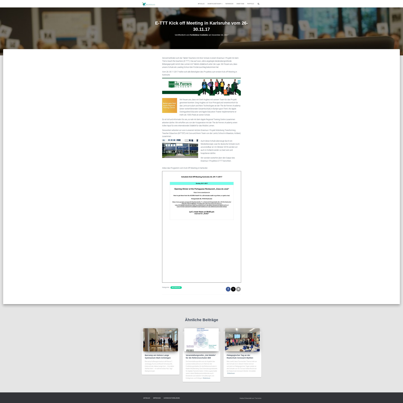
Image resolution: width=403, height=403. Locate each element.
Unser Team (240, 4)
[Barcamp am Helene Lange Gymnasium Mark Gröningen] (160, 340)
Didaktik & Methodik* (214, 4)
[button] (221, 4)
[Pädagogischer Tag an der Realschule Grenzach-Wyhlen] (242, 340)
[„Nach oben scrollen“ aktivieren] (399, 398)
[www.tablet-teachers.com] (148, 3)
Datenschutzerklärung (172, 398)
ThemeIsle (257, 398)
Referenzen (229, 4)
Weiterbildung (176, 287)
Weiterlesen (206, 378)
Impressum (157, 398)
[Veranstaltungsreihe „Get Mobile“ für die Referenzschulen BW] (201, 340)
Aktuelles (201, 4)
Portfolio (250, 4)
